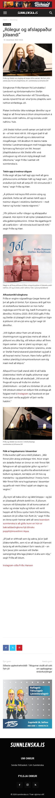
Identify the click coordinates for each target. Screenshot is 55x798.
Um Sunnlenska (36, 765)
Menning (13, 20)
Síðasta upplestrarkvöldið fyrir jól (15, 667)
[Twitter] (13, 648)
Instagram (23, 393)
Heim (5, 20)
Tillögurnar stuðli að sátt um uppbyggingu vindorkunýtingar (40, 668)
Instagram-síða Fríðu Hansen (18, 565)
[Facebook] (6, 648)
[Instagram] (28, 785)
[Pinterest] (19, 648)
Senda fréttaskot (19, 765)
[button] (5, 13)
